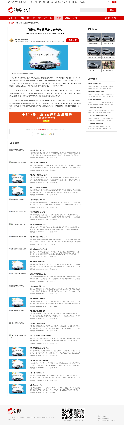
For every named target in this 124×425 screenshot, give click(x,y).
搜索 (112, 10)
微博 (52, 134)
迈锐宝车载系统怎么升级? (38, 274)
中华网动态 (51, 417)
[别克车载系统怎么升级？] (17, 150)
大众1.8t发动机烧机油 (95, 107)
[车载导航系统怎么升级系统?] (17, 360)
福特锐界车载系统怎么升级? (31, 23)
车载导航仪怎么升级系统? (38, 298)
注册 (108, 2)
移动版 (114, 18)
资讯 (12, 2)
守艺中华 (64, 2)
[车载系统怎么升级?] (17, 385)
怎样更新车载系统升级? (37, 286)
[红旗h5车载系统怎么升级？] (17, 187)
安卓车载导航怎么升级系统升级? (40, 335)
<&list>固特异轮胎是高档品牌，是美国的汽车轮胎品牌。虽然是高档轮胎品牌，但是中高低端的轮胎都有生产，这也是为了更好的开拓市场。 (100, 88)
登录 (114, 2)
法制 (59, 2)
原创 (16, 18)
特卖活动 (67, 18)
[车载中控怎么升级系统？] (17, 199)
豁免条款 (39, 417)
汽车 (28, 2)
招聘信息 (28, 417)
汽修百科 (58, 18)
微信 (44, 134)
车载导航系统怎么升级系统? (39, 360)
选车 (45, 18)
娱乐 (24, 2)
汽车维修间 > (19, 23)
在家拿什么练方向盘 (94, 99)
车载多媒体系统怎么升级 (38, 224)
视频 (33, 18)
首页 (9, 2)
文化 (36, 2)
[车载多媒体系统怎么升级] (17, 224)
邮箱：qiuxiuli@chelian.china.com (106, 420)
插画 (44, 2)
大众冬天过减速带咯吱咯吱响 (97, 115)
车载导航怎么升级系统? (37, 261)
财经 (20, 2)
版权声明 (33, 417)
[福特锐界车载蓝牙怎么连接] (17, 249)
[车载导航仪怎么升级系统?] (17, 298)
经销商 (75, 18)
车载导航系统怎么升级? (37, 311)
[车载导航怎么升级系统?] (17, 261)
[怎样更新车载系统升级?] (17, 286)
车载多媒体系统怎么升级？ (38, 175)
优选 (55, 2)
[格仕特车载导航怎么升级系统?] (17, 347)
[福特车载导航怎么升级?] (17, 372)
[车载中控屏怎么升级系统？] (17, 162)
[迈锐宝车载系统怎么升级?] (17, 273)
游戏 (32, 2)
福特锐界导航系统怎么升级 (38, 237)
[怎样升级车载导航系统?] (17, 323)
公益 (51, 2)
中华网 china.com (15, 10)
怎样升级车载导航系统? (37, 323)
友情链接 (45, 417)
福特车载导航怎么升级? (37, 373)
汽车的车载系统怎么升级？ (38, 212)
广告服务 (16, 417)
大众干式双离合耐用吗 (95, 123)
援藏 (40, 2)
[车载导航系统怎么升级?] (17, 310)
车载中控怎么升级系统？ (38, 200)
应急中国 (71, 2)
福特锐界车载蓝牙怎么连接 (38, 249)
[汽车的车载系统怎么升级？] (17, 211)
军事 (16, 2)
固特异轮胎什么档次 (94, 83)
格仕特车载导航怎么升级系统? (39, 348)
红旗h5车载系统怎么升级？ (38, 187)
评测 (28, 18)
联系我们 (22, 417)
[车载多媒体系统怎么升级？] (17, 174)
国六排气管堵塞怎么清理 (96, 91)
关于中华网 (10, 417)
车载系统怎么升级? (36, 385)
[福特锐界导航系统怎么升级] (17, 236)
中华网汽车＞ (11, 23)
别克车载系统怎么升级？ (38, 150)
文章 (22, 18)
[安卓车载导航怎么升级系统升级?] (17, 335)
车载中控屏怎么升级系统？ (38, 162)
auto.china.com (42, 129)
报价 (51, 18)
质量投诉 (107, 18)
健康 (48, 2)
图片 (39, 18)
